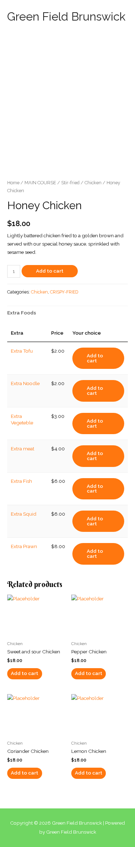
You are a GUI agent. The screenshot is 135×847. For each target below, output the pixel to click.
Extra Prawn (24, 546)
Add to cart (49, 271)
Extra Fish (21, 481)
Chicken (93, 182)
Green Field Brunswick (66, 16)
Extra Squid (23, 514)
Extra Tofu (22, 351)
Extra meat (22, 448)
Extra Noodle (25, 383)
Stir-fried (70, 182)
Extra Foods (21, 313)
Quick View (35, 631)
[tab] (67, 312)
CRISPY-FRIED (64, 292)
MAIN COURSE (40, 182)
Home (13, 182)
